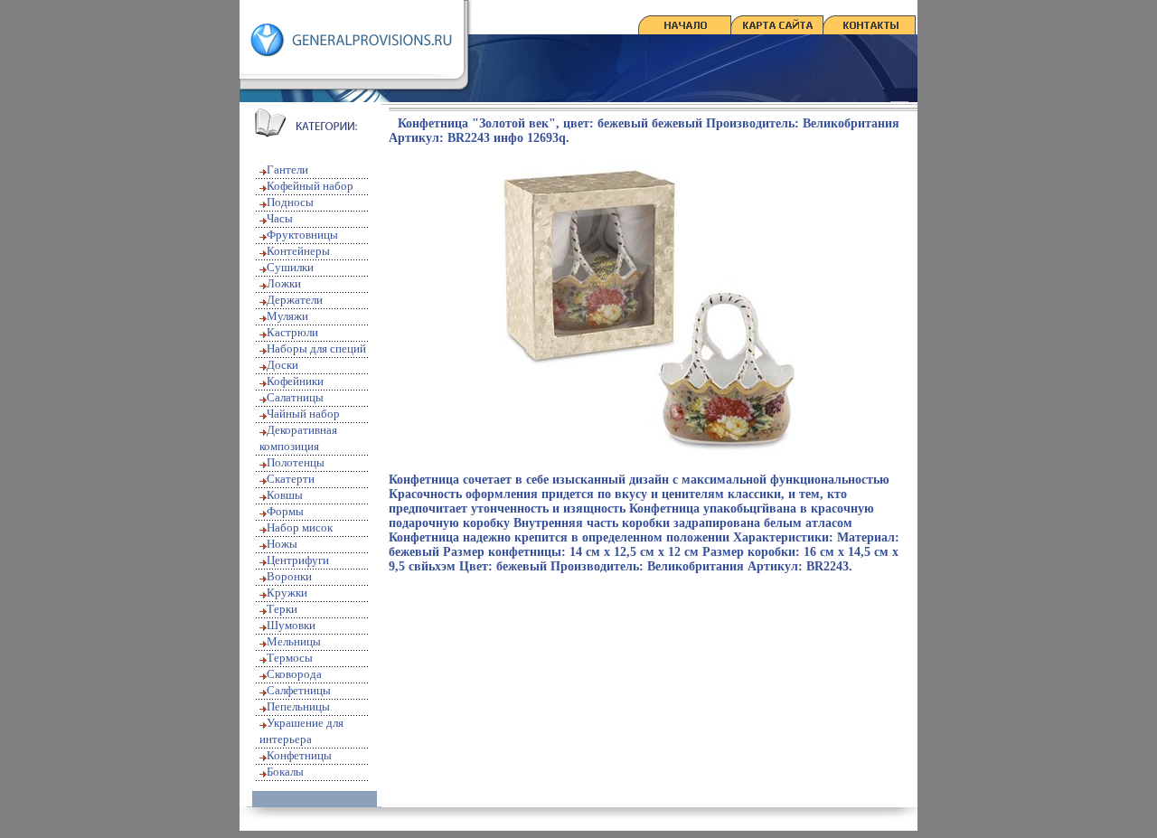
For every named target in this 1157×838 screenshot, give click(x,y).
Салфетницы (299, 690)
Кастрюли (292, 332)
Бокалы (285, 771)
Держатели (295, 299)
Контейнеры (298, 251)
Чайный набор (303, 413)
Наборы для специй (316, 348)
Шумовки (291, 625)
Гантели (287, 169)
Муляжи (287, 316)
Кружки (287, 592)
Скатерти (291, 478)
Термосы (290, 657)
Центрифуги (298, 560)
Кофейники (295, 381)
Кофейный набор (310, 186)
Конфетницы (299, 755)
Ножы (282, 544)
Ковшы (285, 495)
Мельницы (294, 641)
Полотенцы (296, 462)
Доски (282, 365)
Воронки (289, 576)
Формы (285, 511)
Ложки (284, 283)
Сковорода (294, 674)
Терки (282, 609)
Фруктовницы (302, 234)
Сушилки (290, 267)
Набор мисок (300, 527)
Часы (280, 218)
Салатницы (295, 397)
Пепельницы (298, 706)
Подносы (290, 202)
